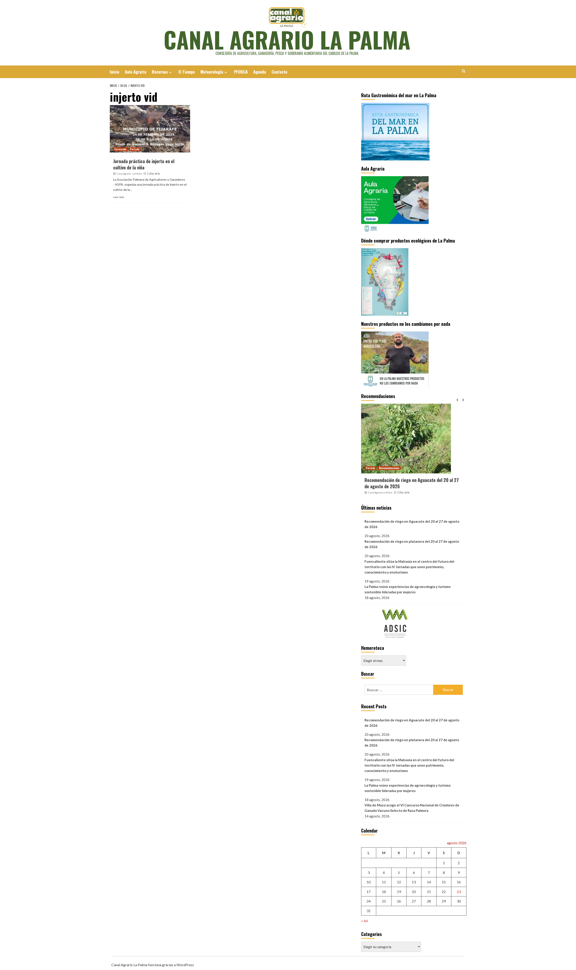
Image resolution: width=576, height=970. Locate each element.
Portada (134, 149)
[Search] (463, 71)
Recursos (160, 72)
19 (399, 891)
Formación (120, 149)
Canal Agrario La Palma (287, 39)
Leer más (118, 197)
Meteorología (211, 72)
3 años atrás (153, 173)
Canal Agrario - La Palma (129, 173)
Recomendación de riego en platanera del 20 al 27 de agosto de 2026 (411, 544)
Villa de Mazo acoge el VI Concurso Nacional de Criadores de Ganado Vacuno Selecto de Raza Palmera (411, 807)
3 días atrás (403, 492)
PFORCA (241, 72)
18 (384, 891)
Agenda (259, 72)
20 (414, 891)
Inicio (114, 72)
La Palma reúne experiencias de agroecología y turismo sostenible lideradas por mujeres (407, 589)
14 (429, 882)
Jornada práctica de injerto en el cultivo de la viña (143, 164)
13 (414, 882)
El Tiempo (186, 72)
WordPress (185, 965)
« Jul (364, 920)
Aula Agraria (135, 72)
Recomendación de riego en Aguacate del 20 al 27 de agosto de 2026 (411, 483)
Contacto (279, 72)
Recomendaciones (389, 468)
